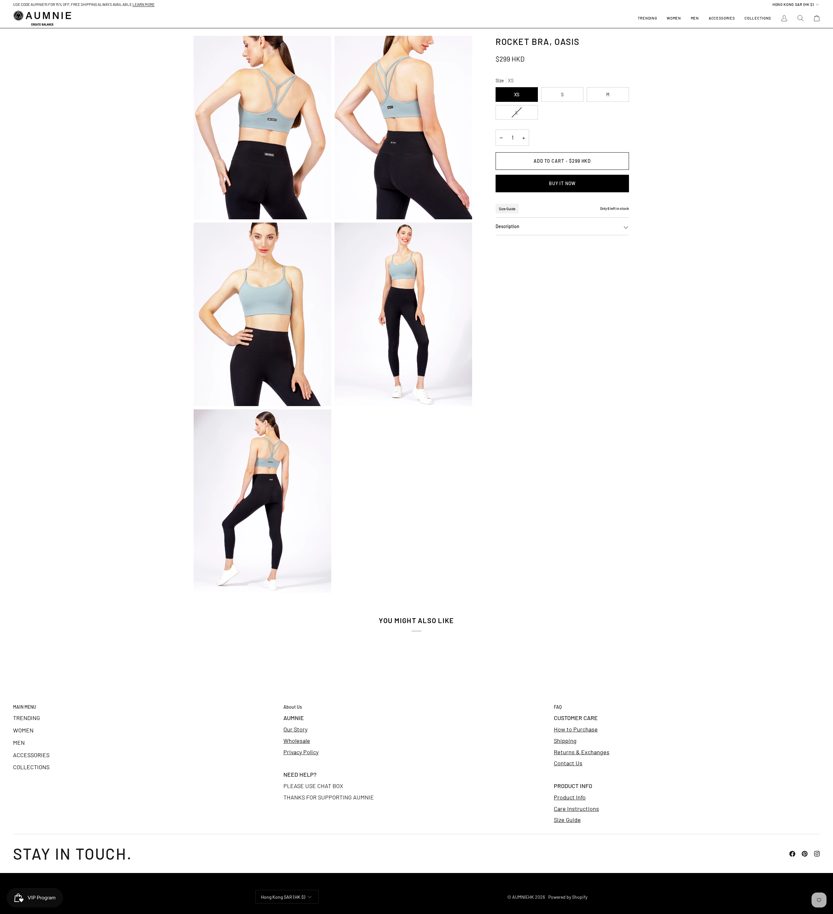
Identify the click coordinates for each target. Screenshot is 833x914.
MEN (19, 742)
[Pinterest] (805, 854)
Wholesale (296, 740)
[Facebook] (792, 854)
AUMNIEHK (523, 897)
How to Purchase (576, 729)
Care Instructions (576, 808)
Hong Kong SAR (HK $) (793, 4)
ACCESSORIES (31, 754)
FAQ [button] (558, 707)
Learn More (143, 4)
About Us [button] (292, 707)
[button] (674, 18)
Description (507, 226)
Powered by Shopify (567, 897)
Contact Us (568, 763)
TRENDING (26, 717)
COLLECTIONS (31, 767)
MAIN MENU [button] (24, 707)
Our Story (295, 729)
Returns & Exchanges (581, 752)
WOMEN (23, 730)
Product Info (570, 797)
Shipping (565, 740)
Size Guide (507, 208)
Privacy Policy (301, 752)
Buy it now (562, 183)
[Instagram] (817, 854)
